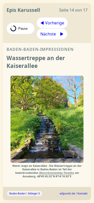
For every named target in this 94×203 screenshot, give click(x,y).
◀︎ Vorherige (52, 23)
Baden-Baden (17, 193)
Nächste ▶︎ (52, 34)
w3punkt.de (67, 193)
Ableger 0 (34, 193)
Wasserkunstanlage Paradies (56, 173)
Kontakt (82, 193)
